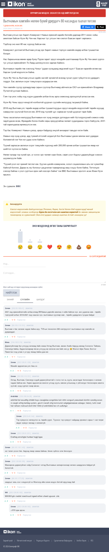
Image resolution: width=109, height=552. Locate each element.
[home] (20, 4)
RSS (92, 540)
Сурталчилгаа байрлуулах (63, 540)
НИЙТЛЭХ (11, 292)
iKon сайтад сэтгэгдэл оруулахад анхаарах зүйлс (23, 287)
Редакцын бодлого (43, 540)
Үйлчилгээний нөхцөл (24, 540)
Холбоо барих (81, 540)
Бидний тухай (7, 540)
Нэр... (6, 263)
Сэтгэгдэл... (9, 273)
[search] (101, 4)
